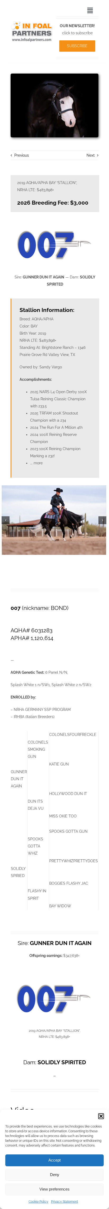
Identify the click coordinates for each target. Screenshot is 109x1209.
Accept (54, 1160)
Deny (54, 1174)
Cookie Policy (38, 1201)
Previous (21, 155)
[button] (101, 1116)
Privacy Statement (64, 1201)
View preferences (54, 1189)
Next (91, 155)
